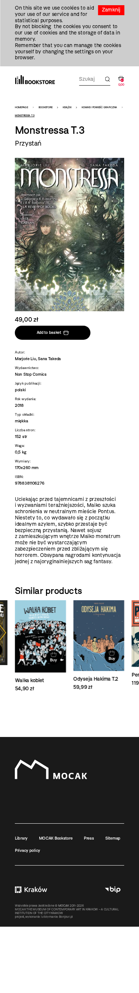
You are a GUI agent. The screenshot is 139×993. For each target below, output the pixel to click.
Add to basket (49, 332)
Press (89, 838)
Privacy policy (27, 850)
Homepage (21, 107)
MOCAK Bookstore (56, 838)
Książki (67, 107)
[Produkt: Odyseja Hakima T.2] (99, 645)
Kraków (31, 890)
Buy (53, 659)
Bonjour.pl (66, 917)
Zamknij (111, 10)
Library (21, 838)
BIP (112, 890)
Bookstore (45, 107)
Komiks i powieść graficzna (99, 107)
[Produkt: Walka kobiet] (40, 646)
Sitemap (112, 838)
